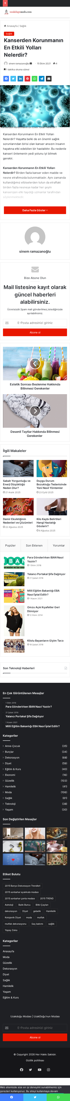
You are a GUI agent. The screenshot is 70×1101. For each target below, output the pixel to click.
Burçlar (9, 751)
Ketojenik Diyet (13, 917)
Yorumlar (59, 545)
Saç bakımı (37, 923)
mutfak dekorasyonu (15, 923)
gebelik (37, 911)
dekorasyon (11, 911)
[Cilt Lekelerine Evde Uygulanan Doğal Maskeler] (35, 833)
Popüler (10, 545)
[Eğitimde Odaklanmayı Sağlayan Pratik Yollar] (35, 846)
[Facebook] (6, 78)
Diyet (8, 763)
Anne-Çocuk (12, 746)
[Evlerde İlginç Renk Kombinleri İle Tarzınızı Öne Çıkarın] (57, 859)
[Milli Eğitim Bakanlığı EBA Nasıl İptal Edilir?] (14, 596)
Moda (8, 792)
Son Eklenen (34, 545)
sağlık (51, 923)
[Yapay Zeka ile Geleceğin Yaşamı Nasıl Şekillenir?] (57, 833)
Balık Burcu (24, 904)
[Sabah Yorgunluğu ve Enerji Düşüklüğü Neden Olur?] (18, 468)
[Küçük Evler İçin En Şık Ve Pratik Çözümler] (13, 833)
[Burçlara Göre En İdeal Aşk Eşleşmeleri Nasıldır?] (13, 859)
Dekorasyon (12, 757)
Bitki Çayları (42, 904)
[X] (13, 78)
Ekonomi (10, 774)
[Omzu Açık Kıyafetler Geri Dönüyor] (14, 620)
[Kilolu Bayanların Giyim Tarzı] (14, 646)
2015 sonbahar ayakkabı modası (22, 892)
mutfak (40, 917)
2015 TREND (47, 898)
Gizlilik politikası (35, 1060)
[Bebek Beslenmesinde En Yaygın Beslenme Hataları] (57, 846)
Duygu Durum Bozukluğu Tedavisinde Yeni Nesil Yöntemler (51, 484)
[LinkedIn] (20, 78)
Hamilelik (10, 786)
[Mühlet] (18, 12)
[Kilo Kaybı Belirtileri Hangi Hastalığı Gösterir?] (52, 506)
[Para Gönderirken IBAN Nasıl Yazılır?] (14, 563)
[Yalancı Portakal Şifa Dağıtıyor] (14, 579)
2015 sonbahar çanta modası (20, 898)
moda (29, 917)
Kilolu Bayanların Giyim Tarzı (45, 640)
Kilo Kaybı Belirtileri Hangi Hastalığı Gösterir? (49, 522)
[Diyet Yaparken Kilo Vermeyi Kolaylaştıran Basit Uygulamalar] (13, 846)
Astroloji (9, 904)
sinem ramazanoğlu (19, 63)
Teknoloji (10, 803)
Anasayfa (12, 25)
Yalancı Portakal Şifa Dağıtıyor (46, 574)
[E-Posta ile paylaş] (49, 78)
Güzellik (9, 780)
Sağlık (23, 25)
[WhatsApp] (34, 78)
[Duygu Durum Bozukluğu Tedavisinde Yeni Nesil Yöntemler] (52, 468)
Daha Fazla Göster (34, 210)
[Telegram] (41, 78)
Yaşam (9, 809)
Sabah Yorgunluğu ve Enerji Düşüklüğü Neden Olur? (16, 484)
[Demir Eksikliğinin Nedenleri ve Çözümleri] (18, 506)
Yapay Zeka (11, 930)
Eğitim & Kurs (13, 769)
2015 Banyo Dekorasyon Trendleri (22, 885)
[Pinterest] (27, 78)
